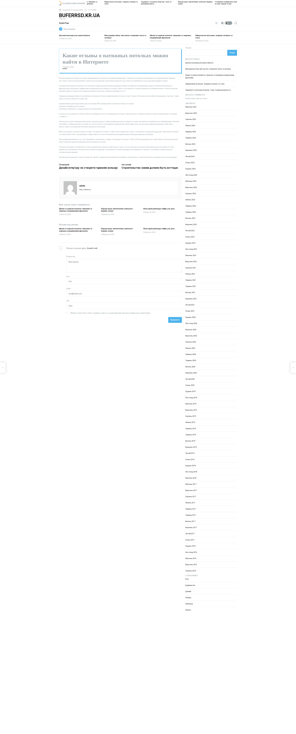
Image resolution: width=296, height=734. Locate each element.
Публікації (189, 604)
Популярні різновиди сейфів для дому (159, 209)
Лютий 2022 (190, 231)
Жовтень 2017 (190, 484)
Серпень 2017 (190, 496)
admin (65, 68)
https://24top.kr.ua (85, 189)
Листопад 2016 (191, 552)
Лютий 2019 (190, 453)
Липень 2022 (190, 200)
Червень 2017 (190, 509)
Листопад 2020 (191, 323)
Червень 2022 (190, 206)
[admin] (70, 187)
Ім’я (67, 276)
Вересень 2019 (191, 410)
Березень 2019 (191, 447)
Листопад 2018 (191, 472)
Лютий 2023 (190, 156)
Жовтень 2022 (190, 181)
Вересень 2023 (191, 113)
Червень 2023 (190, 132)
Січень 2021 (189, 311)
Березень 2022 (191, 224)
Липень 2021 (190, 274)
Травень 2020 (190, 360)
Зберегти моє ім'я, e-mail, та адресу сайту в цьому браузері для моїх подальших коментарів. (110, 313)
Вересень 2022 (191, 187)
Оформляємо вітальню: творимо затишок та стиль (205, 84)
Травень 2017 (190, 515)
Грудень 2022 (190, 169)
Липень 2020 (190, 348)
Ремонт (188, 610)
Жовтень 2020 (190, 330)
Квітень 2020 (190, 367)
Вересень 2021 (191, 261)
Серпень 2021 (190, 268)
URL (68, 301)
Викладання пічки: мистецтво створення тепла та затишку (208, 69)
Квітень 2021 (190, 292)
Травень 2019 (190, 435)
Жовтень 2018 (190, 478)
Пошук (188, 48)
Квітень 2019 (190, 441)
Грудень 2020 (190, 317)
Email (68, 288)
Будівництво (190, 585)
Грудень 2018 (190, 466)
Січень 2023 (189, 163)
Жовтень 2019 (190, 404)
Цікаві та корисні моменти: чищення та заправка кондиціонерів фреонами (75, 230)
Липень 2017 (190, 503)
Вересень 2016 (191, 564)
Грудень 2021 (190, 243)
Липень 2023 (190, 125)
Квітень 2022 (190, 218)
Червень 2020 (190, 354)
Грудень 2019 (190, 391)
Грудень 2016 (190, 546)
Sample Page (64, 23)
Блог (187, 579)
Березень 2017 (191, 527)
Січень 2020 (189, 385)
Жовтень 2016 (190, 558)
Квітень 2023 (190, 144)
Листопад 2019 (191, 398)
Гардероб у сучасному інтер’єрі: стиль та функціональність (208, 90)
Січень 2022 (189, 237)
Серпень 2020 (190, 342)
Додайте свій (92, 248)
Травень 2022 (190, 212)
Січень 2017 (189, 540)
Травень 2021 (190, 286)
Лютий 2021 (190, 305)
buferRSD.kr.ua (79, 15)
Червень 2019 (190, 428)
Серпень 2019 (190, 416)
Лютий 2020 (190, 379)
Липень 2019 (190, 422)
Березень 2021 (191, 299)
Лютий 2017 (190, 534)
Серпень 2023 (190, 119)
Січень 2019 (189, 459)
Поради (188, 598)
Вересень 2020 (191, 336)
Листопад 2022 (191, 175)
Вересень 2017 (191, 490)
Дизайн (188, 591)
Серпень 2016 (190, 571)
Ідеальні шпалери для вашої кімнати (74, 35)
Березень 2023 (191, 150)
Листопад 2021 (191, 249)
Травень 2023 (190, 138)
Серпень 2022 (190, 193)
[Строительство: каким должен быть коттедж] (293, 367)
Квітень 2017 (190, 521)
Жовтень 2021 (190, 255)
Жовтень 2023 (190, 107)
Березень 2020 (191, 373)
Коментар (70, 256)
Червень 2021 (190, 280)
